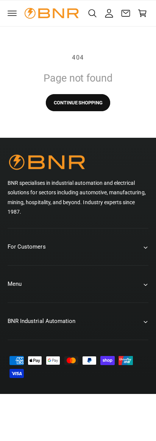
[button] (12, 13)
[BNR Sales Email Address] (125, 13)
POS (50, 425)
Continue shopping (78, 103)
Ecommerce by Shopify (88, 425)
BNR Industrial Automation (86, 417)
